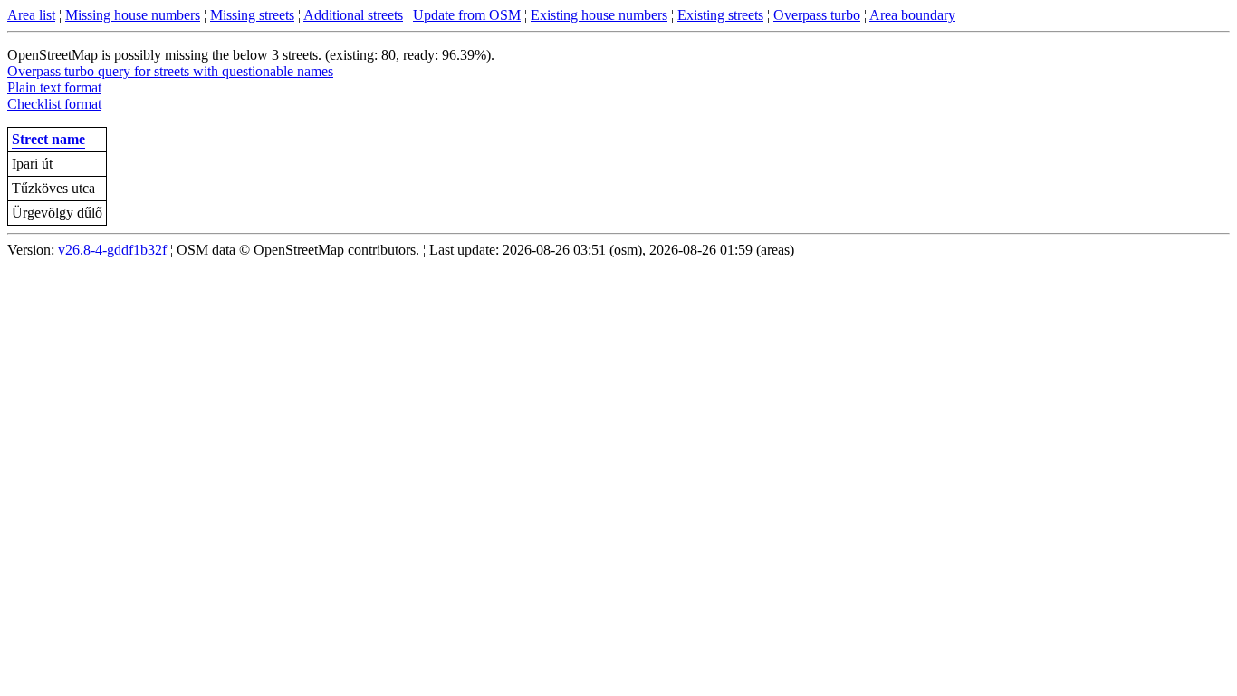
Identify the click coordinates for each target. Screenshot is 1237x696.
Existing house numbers (599, 15)
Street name (48, 139)
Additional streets (353, 15)
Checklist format (54, 103)
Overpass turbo (816, 15)
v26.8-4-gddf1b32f (112, 249)
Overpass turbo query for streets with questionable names (170, 71)
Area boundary (912, 15)
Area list (31, 15)
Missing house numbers (132, 15)
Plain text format (54, 87)
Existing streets (720, 15)
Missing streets (252, 15)
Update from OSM (467, 15)
